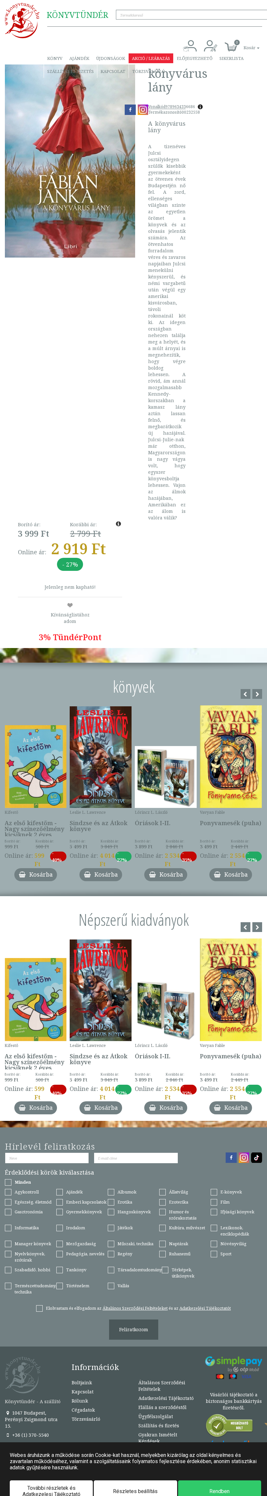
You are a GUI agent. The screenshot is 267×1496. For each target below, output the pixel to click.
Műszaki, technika (135, 1244)
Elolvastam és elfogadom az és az (138, 1308)
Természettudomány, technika (35, 1289)
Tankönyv (76, 1270)
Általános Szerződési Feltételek (161, 1385)
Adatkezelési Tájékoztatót (205, 1308)
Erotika (125, 1202)
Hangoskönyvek (134, 1212)
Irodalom (75, 1228)
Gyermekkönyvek (84, 1212)
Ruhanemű (179, 1254)
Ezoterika (178, 1202)
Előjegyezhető (195, 58)
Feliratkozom (133, 1329)
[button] (244, 44)
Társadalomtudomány (140, 1270)
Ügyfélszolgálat (155, 1416)
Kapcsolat (113, 71)
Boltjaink (82, 1382)
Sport (226, 1254)
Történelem (77, 1286)
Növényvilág (233, 1244)
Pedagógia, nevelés (85, 1254)
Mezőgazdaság (81, 1244)
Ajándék (79, 58)
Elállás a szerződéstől (162, 1407)
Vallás (123, 1286)
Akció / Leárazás (151, 58)
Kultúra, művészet (187, 1228)
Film (225, 1202)
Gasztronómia (29, 1212)
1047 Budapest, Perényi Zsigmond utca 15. (31, 1419)
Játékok (125, 1228)
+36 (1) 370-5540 (30, 1435)
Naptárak (178, 1244)
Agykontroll (27, 1192)
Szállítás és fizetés (70, 71)
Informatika (27, 1228)
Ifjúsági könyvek (237, 1212)
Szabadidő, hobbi (32, 1270)
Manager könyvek (33, 1244)
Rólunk (80, 1401)
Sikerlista (231, 58)
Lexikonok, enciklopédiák (234, 1231)
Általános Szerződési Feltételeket (135, 1308)
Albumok (127, 1192)
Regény (125, 1254)
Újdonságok (110, 58)
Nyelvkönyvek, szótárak (30, 1257)
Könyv (55, 58)
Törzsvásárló (148, 71)
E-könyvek (231, 1192)
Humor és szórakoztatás (183, 1215)
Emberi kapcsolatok (86, 1202)
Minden (23, 1182)
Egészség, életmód (33, 1202)
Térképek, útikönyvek (183, 1273)
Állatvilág (178, 1192)
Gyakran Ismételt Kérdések (157, 1438)
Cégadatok (83, 1410)
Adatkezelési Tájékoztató (166, 1398)
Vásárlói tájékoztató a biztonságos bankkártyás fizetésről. (234, 1401)
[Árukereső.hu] (229, 1427)
